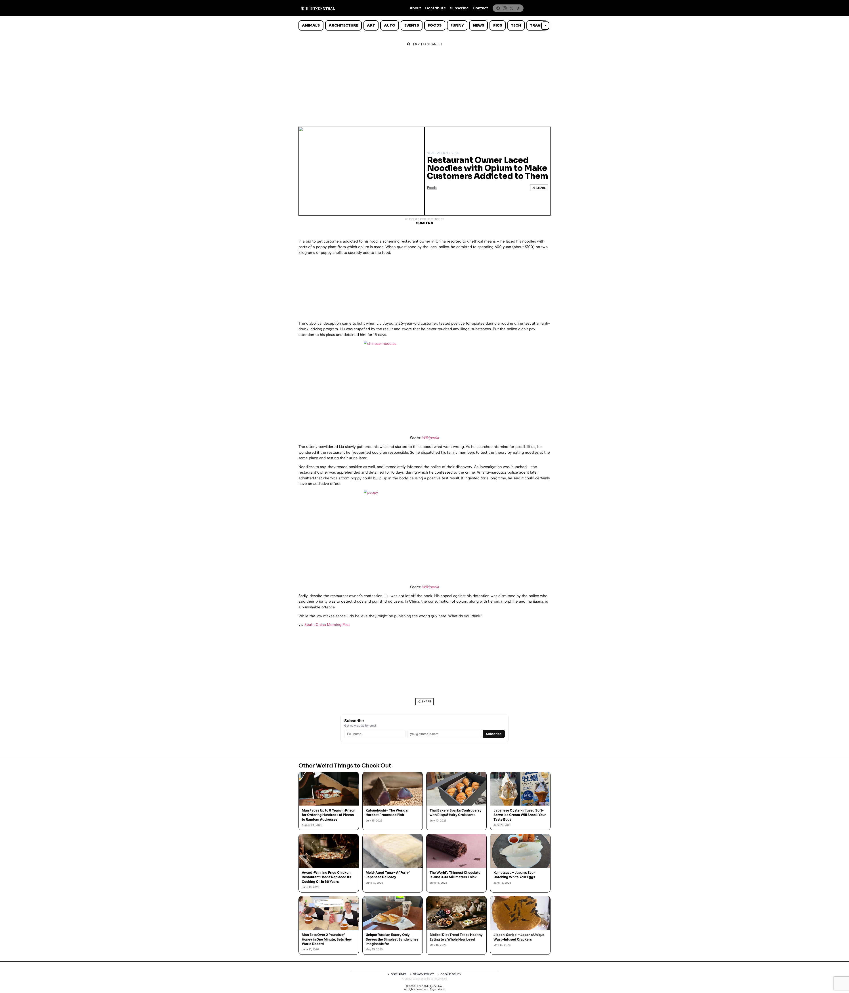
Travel (537, 25)
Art (371, 25)
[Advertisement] (424, 85)
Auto (389, 25)
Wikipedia (430, 438)
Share (541, 187)
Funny (457, 25)
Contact (480, 8)
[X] (511, 8)
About (415, 8)
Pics (497, 25)
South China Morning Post (327, 624)
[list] (424, 25)
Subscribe (459, 8)
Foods (435, 25)
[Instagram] (505, 8)
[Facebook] (498, 8)
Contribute (435, 8)
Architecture (343, 25)
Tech (516, 25)
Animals (311, 25)
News (478, 25)
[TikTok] (518, 8)
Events (411, 25)
